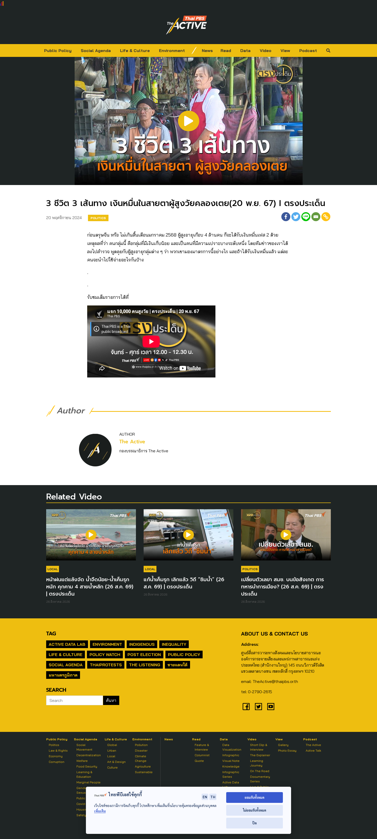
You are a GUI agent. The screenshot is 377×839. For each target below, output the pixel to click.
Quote (199, 761)
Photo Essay (287, 750)
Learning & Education (84, 774)
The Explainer (260, 755)
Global (112, 745)
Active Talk (313, 750)
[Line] (305, 216)
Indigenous (142, 644)
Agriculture (143, 766)
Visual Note (231, 761)
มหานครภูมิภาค (63, 675)
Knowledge (231, 766)
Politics (98, 218)
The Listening (144, 664)
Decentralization (88, 755)
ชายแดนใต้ (177, 664)
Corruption (56, 762)
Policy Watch (105, 654)
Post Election (144, 654)
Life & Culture (135, 50)
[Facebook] (285, 216)
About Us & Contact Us (274, 633)
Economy (56, 756)
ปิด (254, 823)
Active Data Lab (67, 644)
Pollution (141, 745)
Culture (112, 767)
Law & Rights (58, 750)
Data (245, 50)
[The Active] (186, 25)
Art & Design (116, 762)
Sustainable (144, 772)
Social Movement (84, 747)
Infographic (230, 755)
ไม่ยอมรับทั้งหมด (254, 810)
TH (212, 796)
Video (265, 50)
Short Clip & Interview (258, 747)
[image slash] (194, 50)
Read (226, 50)
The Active (132, 441)
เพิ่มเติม (100, 811)
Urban (111, 750)
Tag (51, 633)
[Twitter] (295, 216)
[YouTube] (271, 706)
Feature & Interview (202, 747)
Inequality (174, 644)
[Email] (315, 216)
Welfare (82, 761)
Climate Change (140, 758)
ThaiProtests (106, 664)
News (207, 50)
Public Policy (58, 50)
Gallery (283, 745)
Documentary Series (260, 779)
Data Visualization (231, 747)
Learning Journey (256, 763)
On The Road (259, 771)
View (285, 50)
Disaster (141, 750)
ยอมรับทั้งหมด (254, 797)
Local (52, 569)
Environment (172, 50)
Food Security (86, 766)
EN (205, 796)
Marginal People (88, 782)
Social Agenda (96, 50)
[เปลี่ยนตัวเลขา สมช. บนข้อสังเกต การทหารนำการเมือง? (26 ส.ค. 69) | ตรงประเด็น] (286, 537)
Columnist (202, 755)
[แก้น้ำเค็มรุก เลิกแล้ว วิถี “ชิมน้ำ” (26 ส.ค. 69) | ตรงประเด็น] (188, 537)
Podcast (308, 50)
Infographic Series (230, 774)
